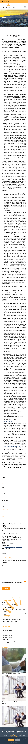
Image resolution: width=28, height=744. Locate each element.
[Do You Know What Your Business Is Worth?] (14, 660)
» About (3, 628)
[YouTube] (8, 1)
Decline (17, 740)
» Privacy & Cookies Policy (8, 641)
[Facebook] (2, 1)
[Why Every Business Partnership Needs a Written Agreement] (14, 688)
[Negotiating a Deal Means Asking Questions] (14, 718)
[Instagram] (6, 1)
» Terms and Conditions (7, 642)
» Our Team (4, 633)
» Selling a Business (7, 637)
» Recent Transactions (7, 632)
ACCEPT (11, 740)
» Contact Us (5, 639)
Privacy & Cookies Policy (14, 735)
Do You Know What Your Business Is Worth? (11, 673)
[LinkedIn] (4, 1)
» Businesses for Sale (7, 630)
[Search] (25, 1)
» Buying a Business (7, 635)
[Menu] (25, 6)
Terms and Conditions (16, 736)
